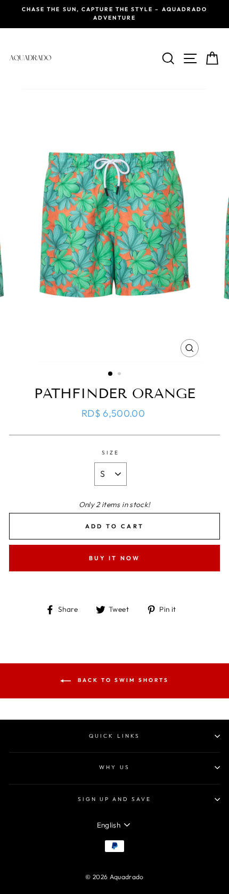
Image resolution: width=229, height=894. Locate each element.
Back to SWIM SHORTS (122, 680)
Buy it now (115, 558)
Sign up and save (115, 799)
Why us (114, 767)
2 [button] (120, 374)
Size (110, 452)
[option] (114, 14)
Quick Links (114, 735)
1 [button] (110, 374)
